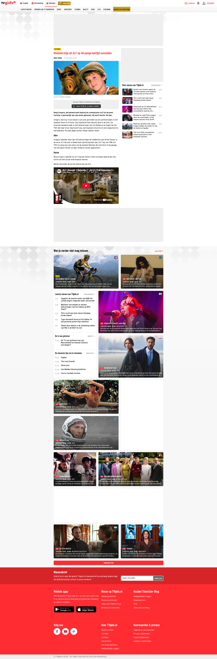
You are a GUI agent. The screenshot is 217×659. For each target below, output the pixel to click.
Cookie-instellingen (142, 641)
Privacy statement (141, 634)
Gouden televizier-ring (122, 9)
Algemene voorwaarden (144, 630)
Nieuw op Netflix (108, 596)
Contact (104, 634)
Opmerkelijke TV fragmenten (44, 9)
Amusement (68, 9)
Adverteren (106, 641)
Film (99, 9)
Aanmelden (158, 578)
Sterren (77, 9)
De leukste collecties (110, 608)
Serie (93, 9)
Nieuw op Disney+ (109, 600)
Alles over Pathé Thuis (111, 604)
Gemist (59, 9)
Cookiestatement (141, 637)
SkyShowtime (107, 630)
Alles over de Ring (141, 608)
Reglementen (139, 600)
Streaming (106, 9)
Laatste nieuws (26, 9)
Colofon (104, 637)
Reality (85, 9)
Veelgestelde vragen (142, 596)
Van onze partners (109, 645)
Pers (135, 604)
